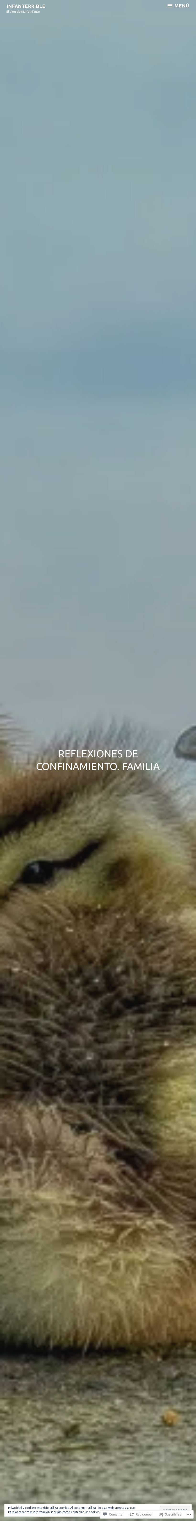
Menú (181, 5)
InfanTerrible (25, 6)
